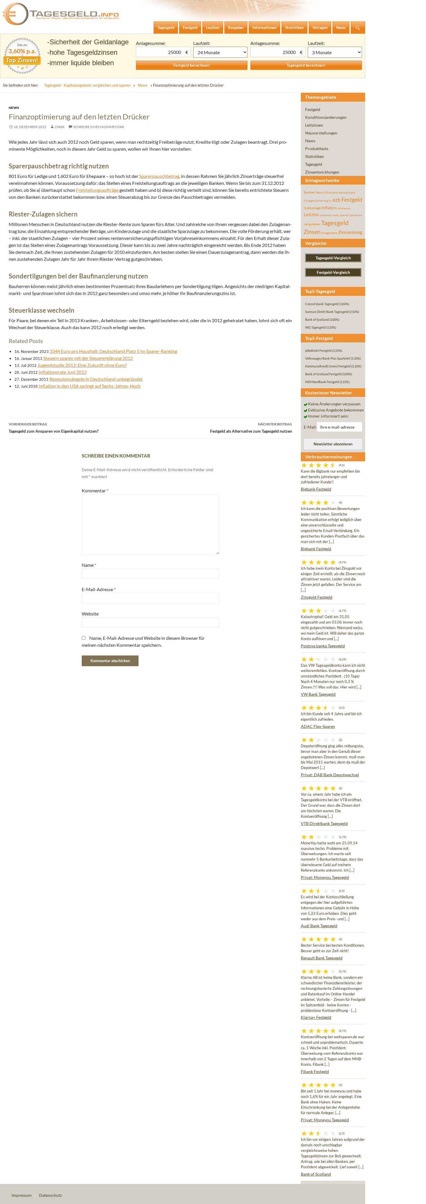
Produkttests (316, 148)
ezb (337, 199)
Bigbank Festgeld (316, 489)
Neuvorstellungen (321, 132)
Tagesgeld (313, 164)
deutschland (347, 192)
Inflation (329, 207)
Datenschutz (50, 1195)
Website (90, 613)
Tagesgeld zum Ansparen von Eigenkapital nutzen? (54, 427)
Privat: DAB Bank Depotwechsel (330, 774)
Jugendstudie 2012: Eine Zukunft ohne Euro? (82, 365)
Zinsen (312, 231)
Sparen (344, 215)
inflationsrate (344, 208)
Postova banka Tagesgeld (323, 645)
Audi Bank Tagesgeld (319, 925)
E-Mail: (310, 427)
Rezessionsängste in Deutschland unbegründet (96, 379)
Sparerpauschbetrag (159, 176)
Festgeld (312, 109)
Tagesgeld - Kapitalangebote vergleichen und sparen (87, 85)
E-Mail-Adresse (99, 589)
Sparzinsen (355, 215)
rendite (335, 215)
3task (59, 127)
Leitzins (311, 214)
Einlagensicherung (316, 200)
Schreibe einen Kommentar (98, 127)
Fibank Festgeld (315, 1071)
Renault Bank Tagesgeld (322, 957)
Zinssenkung (350, 232)
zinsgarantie (329, 232)
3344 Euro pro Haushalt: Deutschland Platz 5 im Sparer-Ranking (113, 351)
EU (330, 200)
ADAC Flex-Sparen (318, 726)
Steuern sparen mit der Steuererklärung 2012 (88, 358)
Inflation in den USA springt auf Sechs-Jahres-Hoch (90, 386)
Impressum (22, 1195)
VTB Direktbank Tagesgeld (324, 823)
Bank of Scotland (327, 192)
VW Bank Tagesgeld (318, 694)
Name (89, 565)
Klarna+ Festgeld (316, 1017)
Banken (309, 192)
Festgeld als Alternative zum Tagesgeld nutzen (251, 427)
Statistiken (314, 156)
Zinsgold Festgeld (316, 597)
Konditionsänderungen (326, 117)
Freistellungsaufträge (97, 190)
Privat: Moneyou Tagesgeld (325, 877)
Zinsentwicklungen (322, 172)
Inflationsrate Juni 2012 (63, 372)
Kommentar (95, 490)
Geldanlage (312, 208)
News (143, 85)
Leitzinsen (314, 125)
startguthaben (312, 224)
